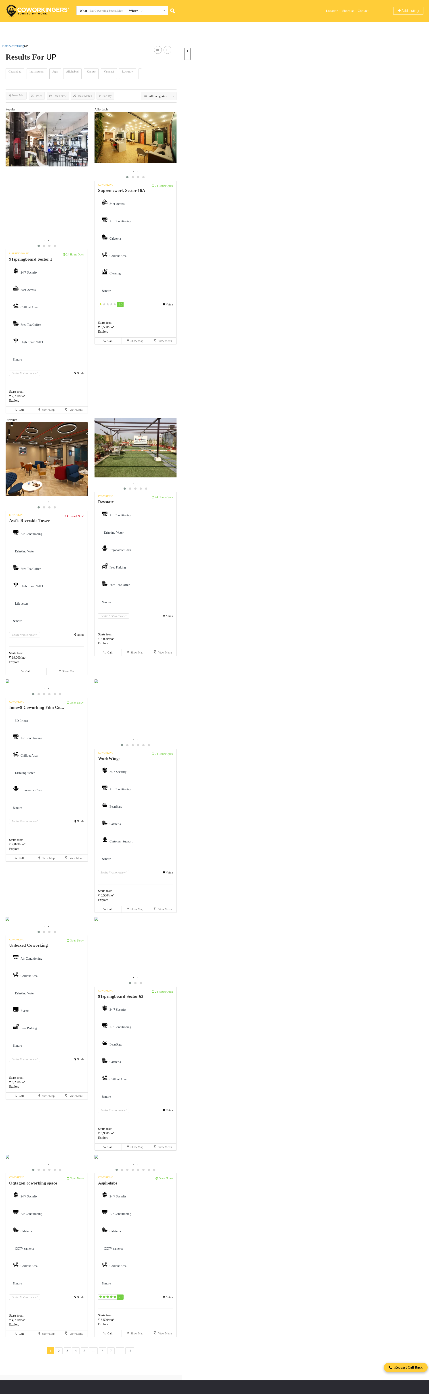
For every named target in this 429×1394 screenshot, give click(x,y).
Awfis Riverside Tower (29, 520)
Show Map (48, 409)
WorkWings (109, 758)
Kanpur (91, 71)
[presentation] (45, 240)
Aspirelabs (107, 1183)
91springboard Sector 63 (120, 996)
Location (332, 10)
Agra (55, 71)
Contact (363, 10)
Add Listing (410, 10)
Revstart (106, 502)
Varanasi (109, 71)
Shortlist (348, 10)
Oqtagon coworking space (33, 1183)
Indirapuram (36, 71)
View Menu (76, 409)
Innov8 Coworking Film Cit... (36, 707)
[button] (38, 246)
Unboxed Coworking (28, 945)
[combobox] (147, 11)
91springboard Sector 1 (30, 259)
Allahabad (72, 71)
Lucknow (127, 71)
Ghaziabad (14, 71)
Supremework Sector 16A (121, 190)
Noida (80, 373)
